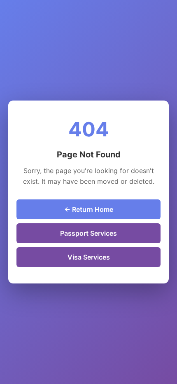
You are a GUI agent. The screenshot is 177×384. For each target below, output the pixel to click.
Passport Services (88, 233)
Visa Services (89, 257)
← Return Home (88, 209)
